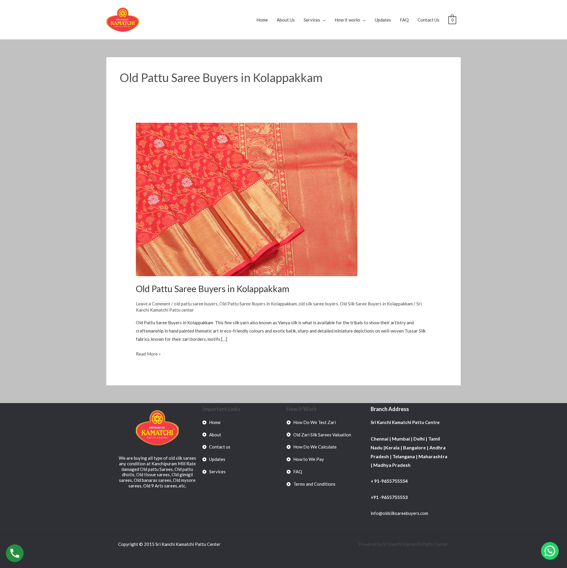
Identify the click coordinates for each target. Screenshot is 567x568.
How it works (347, 19)
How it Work (301, 409)
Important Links (221, 409)
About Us (286, 19)
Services (312, 19)
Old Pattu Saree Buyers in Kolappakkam (212, 288)
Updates (383, 19)
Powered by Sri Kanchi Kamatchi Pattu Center (404, 544)
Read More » (148, 353)
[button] (550, 551)
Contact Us (428, 19)
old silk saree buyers (318, 303)
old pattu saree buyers (196, 303)
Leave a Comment (153, 303)
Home (262, 19)
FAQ (404, 19)
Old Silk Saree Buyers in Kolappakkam (376, 303)
